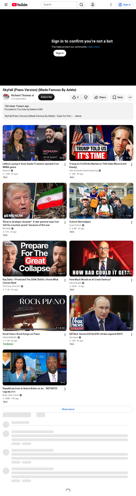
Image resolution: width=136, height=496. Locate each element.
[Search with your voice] (92, 4)
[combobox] (59, 5)
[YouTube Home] (19, 4)
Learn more (93, 47)
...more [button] (77, 116)
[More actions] (130, 97)
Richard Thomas (21, 95)
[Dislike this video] (85, 97)
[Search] (81, 4)
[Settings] (111, 5)
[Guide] (6, 5)
